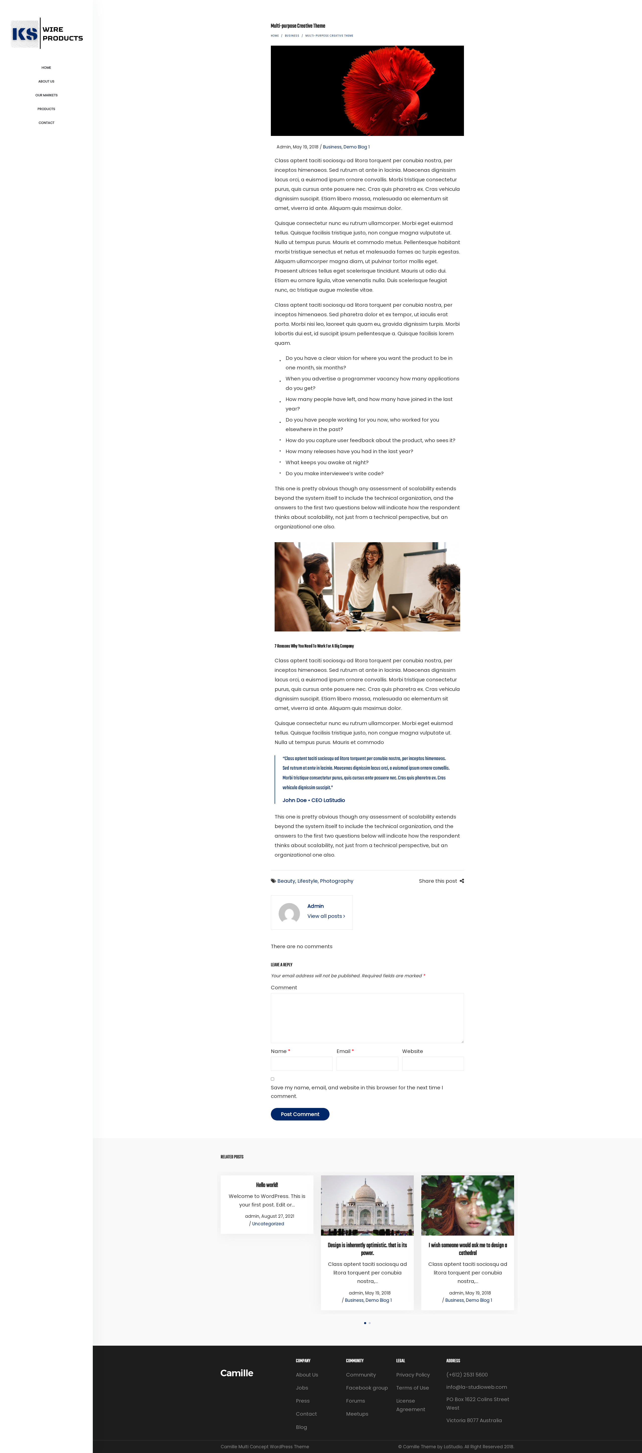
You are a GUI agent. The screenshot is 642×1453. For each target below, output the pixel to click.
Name (280, 1051)
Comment (284, 987)
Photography (336, 880)
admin (281, 147)
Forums (355, 1400)
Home (275, 36)
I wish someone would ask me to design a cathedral (468, 1249)
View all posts (325, 916)
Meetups (357, 1413)
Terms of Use (412, 1387)
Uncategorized (268, 1224)
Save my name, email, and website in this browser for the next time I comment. (357, 1092)
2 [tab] (370, 1323)
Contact (306, 1413)
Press (303, 1400)
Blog (301, 1427)
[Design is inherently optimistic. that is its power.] (367, 1205)
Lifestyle (307, 880)
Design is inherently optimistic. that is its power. (367, 1249)
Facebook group (367, 1387)
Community (361, 1374)
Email (345, 1051)
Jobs (302, 1387)
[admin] (289, 913)
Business (292, 36)
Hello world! (267, 1185)
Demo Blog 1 (357, 147)
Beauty (286, 880)
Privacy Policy (413, 1374)
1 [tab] (365, 1323)
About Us (307, 1374)
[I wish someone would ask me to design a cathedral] (468, 1205)
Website (412, 1051)
